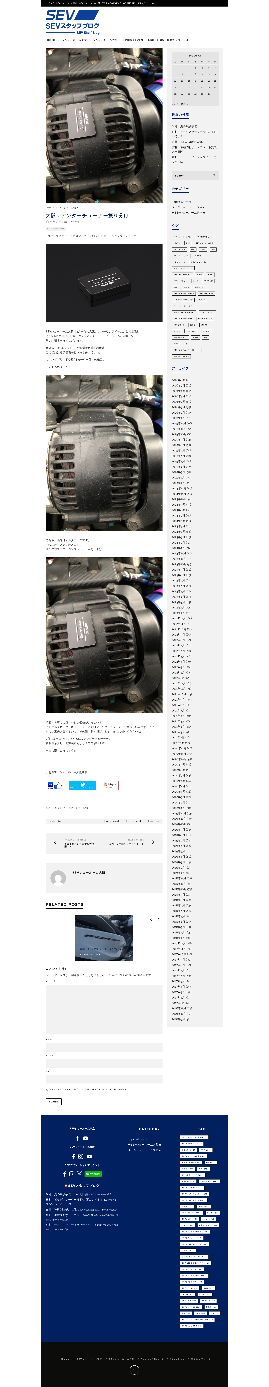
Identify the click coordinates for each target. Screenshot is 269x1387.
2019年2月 (178, 867)
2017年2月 (178, 997)
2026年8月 (178, 380)
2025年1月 (178, 483)
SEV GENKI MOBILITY (184, 312)
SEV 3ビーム (179, 325)
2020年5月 (178, 786)
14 (189, 81)
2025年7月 (178, 450)
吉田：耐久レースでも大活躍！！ (79, 845)
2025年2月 (178, 477)
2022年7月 (178, 645)
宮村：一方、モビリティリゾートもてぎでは (74, 1224)
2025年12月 (179, 423)
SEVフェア (208, 281)
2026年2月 (178, 412)
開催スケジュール (146, 3)
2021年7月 (178, 710)
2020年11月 (179, 753)
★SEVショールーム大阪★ (55, 228)
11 (215, 74)
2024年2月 (178, 542)
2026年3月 (178, 407)
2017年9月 (178, 959)
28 (189, 94)
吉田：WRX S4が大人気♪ (188, 141)
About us (129, 3)
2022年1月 (178, 678)
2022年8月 (178, 640)
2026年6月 (178, 390)
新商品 (195, 337)
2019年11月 (179, 818)
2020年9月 (178, 764)
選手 (213, 249)
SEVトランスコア (205, 318)
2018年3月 (178, 927)
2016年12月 (179, 1008)
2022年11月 (179, 623)
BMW (176, 344)
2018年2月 (178, 932)
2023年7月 (178, 580)
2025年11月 (179, 428)
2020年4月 (178, 791)
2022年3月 (178, 667)
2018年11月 (179, 883)
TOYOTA (205, 331)
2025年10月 (179, 434)
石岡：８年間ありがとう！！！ (126, 844)
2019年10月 (179, 824)
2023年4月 (178, 596)
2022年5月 (178, 656)
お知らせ (177, 243)
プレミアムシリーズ (181, 256)
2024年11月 (179, 493)
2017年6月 (178, 975)
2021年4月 (178, 726)
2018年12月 (179, 878)
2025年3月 (178, 472)
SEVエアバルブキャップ (183, 300)
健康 (193, 249)
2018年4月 (178, 921)
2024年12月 (179, 488)
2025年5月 (178, 461)
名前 (49, 1039)
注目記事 (198, 256)
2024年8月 (178, 510)
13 (182, 81)
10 (209, 74)
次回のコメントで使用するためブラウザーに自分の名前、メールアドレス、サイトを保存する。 (90, 1089)
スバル (176, 287)
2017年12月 (179, 943)
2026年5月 (178, 396)
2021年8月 (178, 705)
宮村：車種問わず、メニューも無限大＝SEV (73, 1215)
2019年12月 (179, 813)
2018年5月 (178, 916)
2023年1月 (178, 613)
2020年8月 (178, 770)
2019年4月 (178, 856)
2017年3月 (178, 992)
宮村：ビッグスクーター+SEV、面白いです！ (74, 1199)
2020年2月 (178, 802)
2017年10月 (179, 954)
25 (215, 87)
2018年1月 (178, 938)
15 (195, 81)
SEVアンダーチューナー (57, 808)
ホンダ (187, 287)
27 (182, 94)
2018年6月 (178, 910)
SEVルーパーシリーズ (182, 274)
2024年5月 (178, 526)
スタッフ (202, 300)
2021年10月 (179, 694)
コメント (51, 981)
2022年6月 (178, 650)
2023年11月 (179, 558)
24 (209, 87)
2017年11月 (179, 948)
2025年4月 (178, 466)
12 (175, 81)
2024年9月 (178, 504)
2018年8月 (178, 900)
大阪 (205, 337)
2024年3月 (178, 537)
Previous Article (75, 840)
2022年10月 (179, 629)
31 (209, 94)
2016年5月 (178, 1019)
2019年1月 (178, 872)
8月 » (184, 104)
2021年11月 (179, 688)
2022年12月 (179, 618)
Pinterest (133, 821)
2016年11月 (179, 1013)
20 (182, 87)
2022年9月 (178, 634)
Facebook (112, 821)
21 (189, 87)
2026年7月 (178, 385)
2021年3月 (178, 732)
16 (202, 81)
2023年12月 (179, 553)
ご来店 (203, 249)
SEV (188, 243)
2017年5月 (178, 981)
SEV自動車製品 (203, 237)
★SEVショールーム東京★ (188, 212)
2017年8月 (178, 965)
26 (175, 94)
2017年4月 (178, 986)
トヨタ (210, 274)
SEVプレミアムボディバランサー (187, 350)
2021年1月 (178, 742)
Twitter (153, 821)
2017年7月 (178, 970)
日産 (185, 344)
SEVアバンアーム (207, 312)
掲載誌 (192, 325)
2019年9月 (178, 829)
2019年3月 (178, 862)
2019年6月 (178, 845)
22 (195, 87)
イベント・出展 (180, 249)
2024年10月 (179, 499)
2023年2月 (178, 607)
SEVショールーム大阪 (89, 3)
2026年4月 (178, 401)
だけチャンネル (180, 262)
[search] (214, 175)
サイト (48, 1071)
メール (50, 1055)
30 (202, 94)
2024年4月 (178, 531)
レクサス (177, 331)
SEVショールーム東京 (66, 3)
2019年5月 (178, 851)
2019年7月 (178, 840)
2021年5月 (178, 721)
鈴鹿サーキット (201, 287)
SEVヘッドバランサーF (183, 318)
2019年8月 (178, 835)
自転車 (199, 274)
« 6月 (175, 104)
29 (195, 94)
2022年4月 (178, 661)
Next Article (135, 840)
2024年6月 (178, 521)
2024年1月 (178, 548)
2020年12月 (179, 748)
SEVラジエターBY (198, 262)
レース (195, 281)
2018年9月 (178, 894)
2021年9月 (178, 699)
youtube (191, 331)
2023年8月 (178, 575)
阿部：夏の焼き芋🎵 (185, 126)
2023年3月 (178, 602)
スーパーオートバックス (183, 306)
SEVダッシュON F (181, 356)
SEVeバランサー (180, 281)
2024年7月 (178, 515)
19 (175, 87)
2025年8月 (178, 445)
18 (215, 81)
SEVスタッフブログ (84, 1185)
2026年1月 (178, 417)
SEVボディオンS (207, 293)
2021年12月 (179, 683)
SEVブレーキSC (180, 337)
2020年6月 (178, 780)
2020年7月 (178, 775)
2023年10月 (179, 564)
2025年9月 (178, 439)
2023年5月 (178, 591)
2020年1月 (178, 808)
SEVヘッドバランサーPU (184, 293)
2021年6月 (178, 715)
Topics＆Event (111, 3)
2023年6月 (178, 585)
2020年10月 (179, 759)
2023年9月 (178, 569)
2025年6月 (178, 455)
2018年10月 (179, 889)
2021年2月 (178, 737)
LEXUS (204, 325)
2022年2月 (178, 672)
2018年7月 (178, 905)
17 (209, 81)
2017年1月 (178, 1003)
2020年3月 (178, 797)
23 (202, 87)
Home (50, 3)
